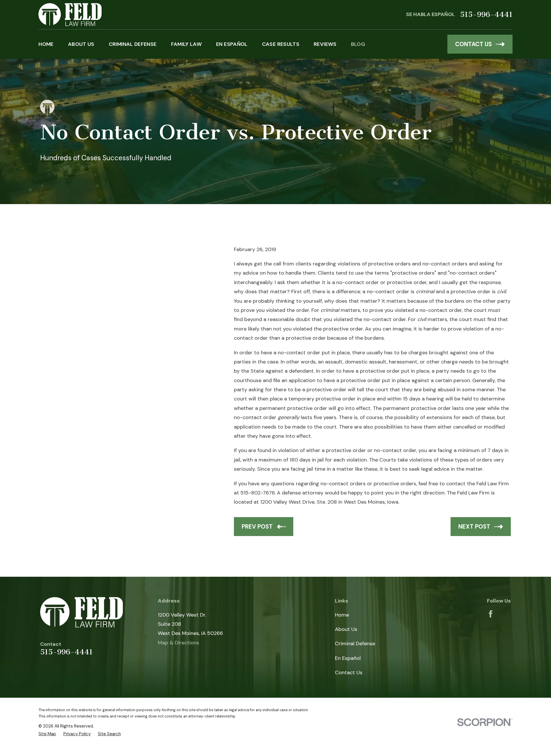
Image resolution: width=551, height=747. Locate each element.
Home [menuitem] (45, 44)
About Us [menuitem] (81, 44)
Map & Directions (178, 642)
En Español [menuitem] (232, 44)
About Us (346, 629)
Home (342, 614)
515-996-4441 (486, 14)
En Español (348, 658)
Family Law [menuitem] (186, 44)
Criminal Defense (355, 643)
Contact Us (348, 672)
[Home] (70, 14)
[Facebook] (490, 613)
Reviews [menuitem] (325, 44)
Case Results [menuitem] (280, 44)
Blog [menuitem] (358, 44)
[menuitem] (47, 734)
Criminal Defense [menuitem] (133, 44)
